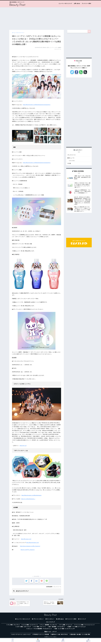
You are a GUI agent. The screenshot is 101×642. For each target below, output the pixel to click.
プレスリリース (57, 586)
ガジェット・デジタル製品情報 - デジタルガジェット (39, 628)
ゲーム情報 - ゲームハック (66, 624)
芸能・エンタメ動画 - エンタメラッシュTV (65, 628)
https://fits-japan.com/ (26, 539)
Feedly (81, 74)
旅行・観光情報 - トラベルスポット (57, 626)
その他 (69, 163)
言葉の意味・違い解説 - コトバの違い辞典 (80, 634)
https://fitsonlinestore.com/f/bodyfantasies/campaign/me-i (36, 104)
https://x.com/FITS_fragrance (28, 549)
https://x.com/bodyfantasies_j (28, 499)
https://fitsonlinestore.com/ (32, 542)
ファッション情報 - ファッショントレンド (85, 624)
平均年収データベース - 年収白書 (41, 634)
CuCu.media (72, 160)
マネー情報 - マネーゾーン (40, 626)
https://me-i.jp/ (23, 445)
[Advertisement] (50, 18)
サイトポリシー (50, 619)
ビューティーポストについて (65, 3)
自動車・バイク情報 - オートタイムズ (76, 626)
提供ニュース (70, 158)
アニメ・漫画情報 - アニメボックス (49, 624)
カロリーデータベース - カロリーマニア (21, 634)
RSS (85, 74)
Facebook (76, 74)
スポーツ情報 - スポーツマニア (24, 626)
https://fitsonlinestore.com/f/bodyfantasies (31, 495)
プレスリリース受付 (86, 3)
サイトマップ (83, 619)
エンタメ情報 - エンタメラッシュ (30, 624)
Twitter (72, 74)
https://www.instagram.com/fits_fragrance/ (30, 546)
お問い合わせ (77, 3)
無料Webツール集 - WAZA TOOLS (60, 634)
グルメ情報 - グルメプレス (13, 624)
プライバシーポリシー (38, 619)
